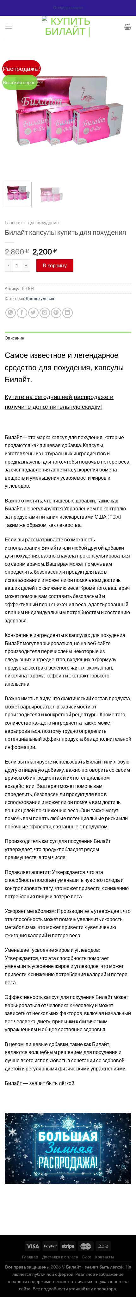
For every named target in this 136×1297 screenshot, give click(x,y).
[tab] (68, 338)
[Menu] (8, 26)
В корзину (55, 265)
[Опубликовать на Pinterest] (56, 313)
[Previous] (15, 114)
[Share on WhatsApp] (10, 313)
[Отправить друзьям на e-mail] (45, 313)
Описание (14, 337)
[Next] (121, 114)
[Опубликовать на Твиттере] (33, 313)
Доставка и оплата (60, 1257)
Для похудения (43, 222)
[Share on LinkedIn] (67, 313)
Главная (13, 222)
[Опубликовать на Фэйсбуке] (22, 313)
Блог (86, 1257)
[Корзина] (127, 27)
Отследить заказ (68, 7)
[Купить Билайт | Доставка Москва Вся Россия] (68, 27)
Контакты (104, 1257)
